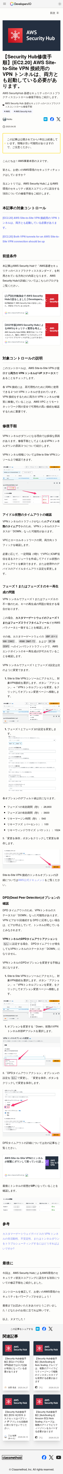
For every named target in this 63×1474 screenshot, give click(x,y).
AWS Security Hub (24, 111)
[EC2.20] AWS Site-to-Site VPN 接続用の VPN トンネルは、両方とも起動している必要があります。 (31, 223)
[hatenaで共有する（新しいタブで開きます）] (45, 119)
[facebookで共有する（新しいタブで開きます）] (52, 119)
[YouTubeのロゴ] (58, 1457)
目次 (52, 13)
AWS (8, 111)
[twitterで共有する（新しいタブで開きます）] (58, 119)
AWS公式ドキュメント (31, 880)
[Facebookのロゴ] (44, 1457)
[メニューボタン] (4, 4)
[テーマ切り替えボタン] (60, 4)
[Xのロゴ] (51, 1457)
